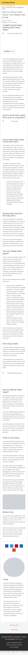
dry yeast (21, 460)
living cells (11, 263)
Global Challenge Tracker (14, 643)
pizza (17, 536)
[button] (6, 546)
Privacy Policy (24, 651)
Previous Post (14, 625)
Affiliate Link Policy (15, 651)
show (12, 51)
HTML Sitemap (14, 647)
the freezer (17, 223)
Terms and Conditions (5, 651)
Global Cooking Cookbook (14, 645)
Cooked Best (8, 2)
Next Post (14, 630)
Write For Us (19, 639)
